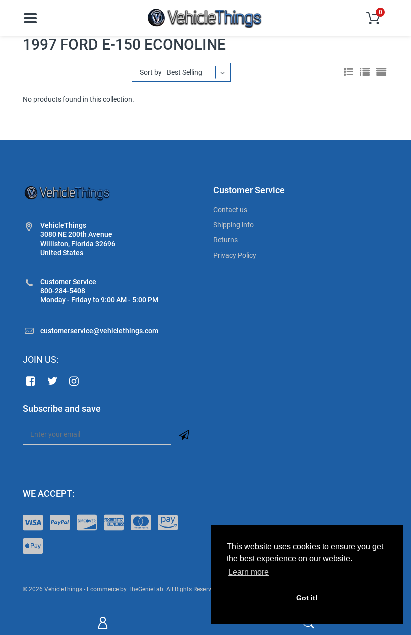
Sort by (151, 72)
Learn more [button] (248, 572)
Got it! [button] (307, 598)
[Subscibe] (184, 434)
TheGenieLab (145, 589)
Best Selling (184, 72)
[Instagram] (74, 381)
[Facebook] (30, 381)
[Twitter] (52, 381)
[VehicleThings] (205, 17)
